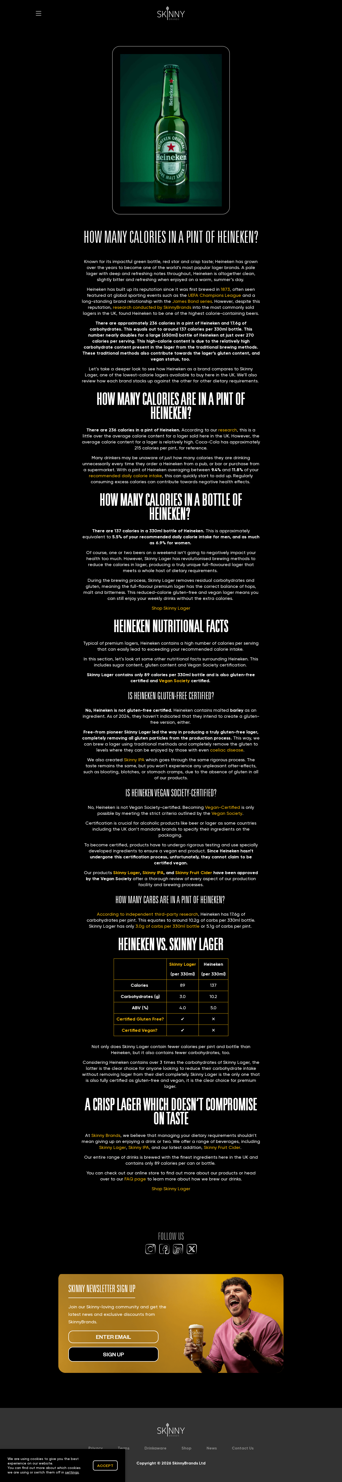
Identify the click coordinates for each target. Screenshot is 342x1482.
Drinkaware (155, 1448)
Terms (123, 1448)
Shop (187, 1448)
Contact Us (243, 1448)
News (212, 1448)
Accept (105, 1465)
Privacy (95, 1448)
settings (72, 1472)
